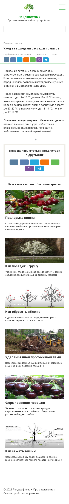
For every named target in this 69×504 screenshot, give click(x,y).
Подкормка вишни (20, 218)
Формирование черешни (25, 403)
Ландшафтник (29, 17)
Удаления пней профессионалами (33, 357)
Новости (41, 54)
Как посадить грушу (21, 266)
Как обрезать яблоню (22, 312)
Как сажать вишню (20, 451)
